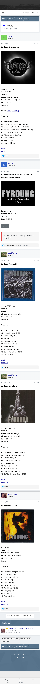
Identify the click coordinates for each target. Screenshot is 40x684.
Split (16, 631)
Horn (6, 29)
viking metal (5, 641)
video (29, 638)
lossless (6, 638)
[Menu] (2, 12)
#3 (38, 261)
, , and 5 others (16, 245)
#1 (38, 44)
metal (12, 638)
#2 (38, 171)
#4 (38, 383)
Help (17, 657)
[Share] (34, 43)
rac (17, 638)
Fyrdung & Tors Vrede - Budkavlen (21, 628)
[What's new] (37, 12)
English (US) (23, 654)
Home (22, 657)
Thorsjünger (10, 631)
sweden (22, 638)
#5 (38, 502)
